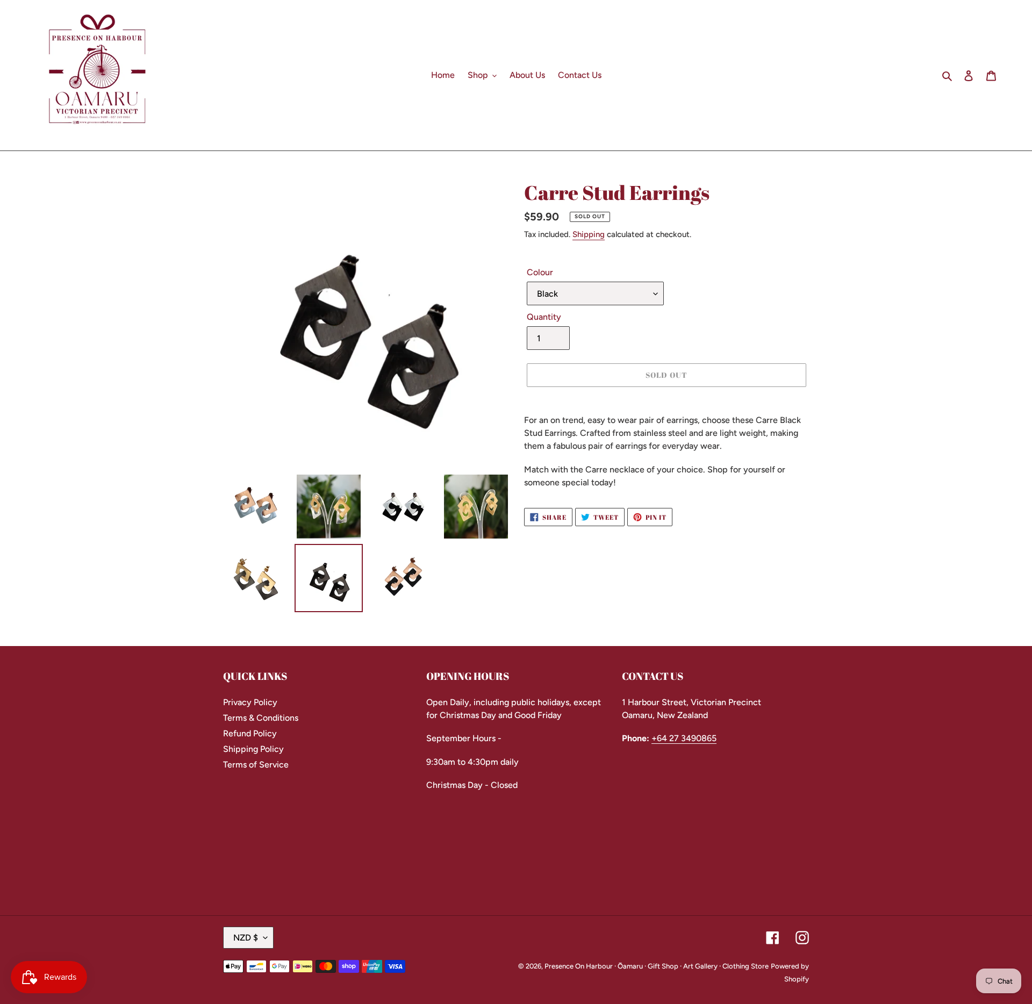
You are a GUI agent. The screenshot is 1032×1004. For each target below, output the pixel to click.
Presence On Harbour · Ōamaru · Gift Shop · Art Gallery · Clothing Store (656, 966)
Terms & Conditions (260, 718)
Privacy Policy (250, 702)
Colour (540, 272)
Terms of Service (256, 764)
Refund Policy (250, 733)
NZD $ (245, 938)
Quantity (544, 317)
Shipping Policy (253, 749)
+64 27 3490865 (683, 738)
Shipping (588, 234)
